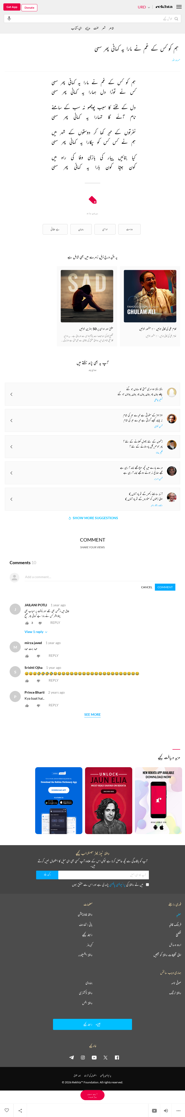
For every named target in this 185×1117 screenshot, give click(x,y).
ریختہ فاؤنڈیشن (85, 914)
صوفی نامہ (176, 983)
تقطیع (178, 935)
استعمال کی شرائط (90, 1075)
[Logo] (164, 7)
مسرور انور (176, 60)
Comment (165, 587)
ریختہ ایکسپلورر (85, 955)
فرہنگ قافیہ (175, 924)
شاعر (111, 28)
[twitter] (105, 1057)
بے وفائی (55, 229)
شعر (104, 28)
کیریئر (89, 945)
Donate (29, 7)
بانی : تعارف (85, 924)
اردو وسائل (175, 945)
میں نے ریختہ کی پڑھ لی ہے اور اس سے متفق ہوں (107, 884)
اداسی (105, 229)
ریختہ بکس (87, 1003)
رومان (81, 229)
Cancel (146, 587)
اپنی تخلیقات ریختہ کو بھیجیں (167, 955)
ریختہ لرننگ (175, 993)
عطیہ (178, 914)
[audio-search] (9, 18)
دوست (129, 229)
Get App (12, 7)
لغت (96, 28)
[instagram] (83, 1057)
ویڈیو (87, 28)
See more (92, 714)
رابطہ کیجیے (87, 935)
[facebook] (117, 1057)
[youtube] (94, 1057)
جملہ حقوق (77, 1075)
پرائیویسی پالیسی (117, 884)
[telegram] (71, 1057)
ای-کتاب (76, 28)
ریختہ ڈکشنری (85, 993)
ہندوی (89, 983)
